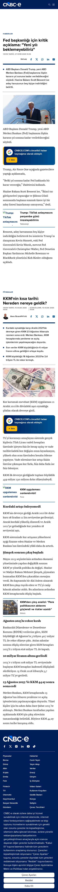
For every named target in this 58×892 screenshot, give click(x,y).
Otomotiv (7, 795)
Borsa (5, 760)
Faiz (5, 781)
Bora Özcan (15, 316)
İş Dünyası (35, 781)
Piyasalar (8, 292)
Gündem (7, 807)
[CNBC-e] (12, 4)
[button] (31, 59)
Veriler (33, 768)
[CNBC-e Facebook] (4, 746)
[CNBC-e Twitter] (10, 746)
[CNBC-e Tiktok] (34, 746)
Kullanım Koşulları (38, 790)
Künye (33, 799)
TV (4, 790)
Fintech (6, 786)
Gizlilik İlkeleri (36, 795)
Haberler (8, 34)
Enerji (32, 772)
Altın (5, 768)
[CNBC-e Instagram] (16, 746)
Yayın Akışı (35, 764)
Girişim (33, 776)
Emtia (5, 776)
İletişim (33, 803)
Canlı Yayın (35, 760)
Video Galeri (35, 786)
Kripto (5, 772)
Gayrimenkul (9, 799)
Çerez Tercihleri (37, 807)
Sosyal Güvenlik (10, 803)
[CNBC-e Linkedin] (22, 746)
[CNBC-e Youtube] (28, 746)
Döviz (5, 764)
